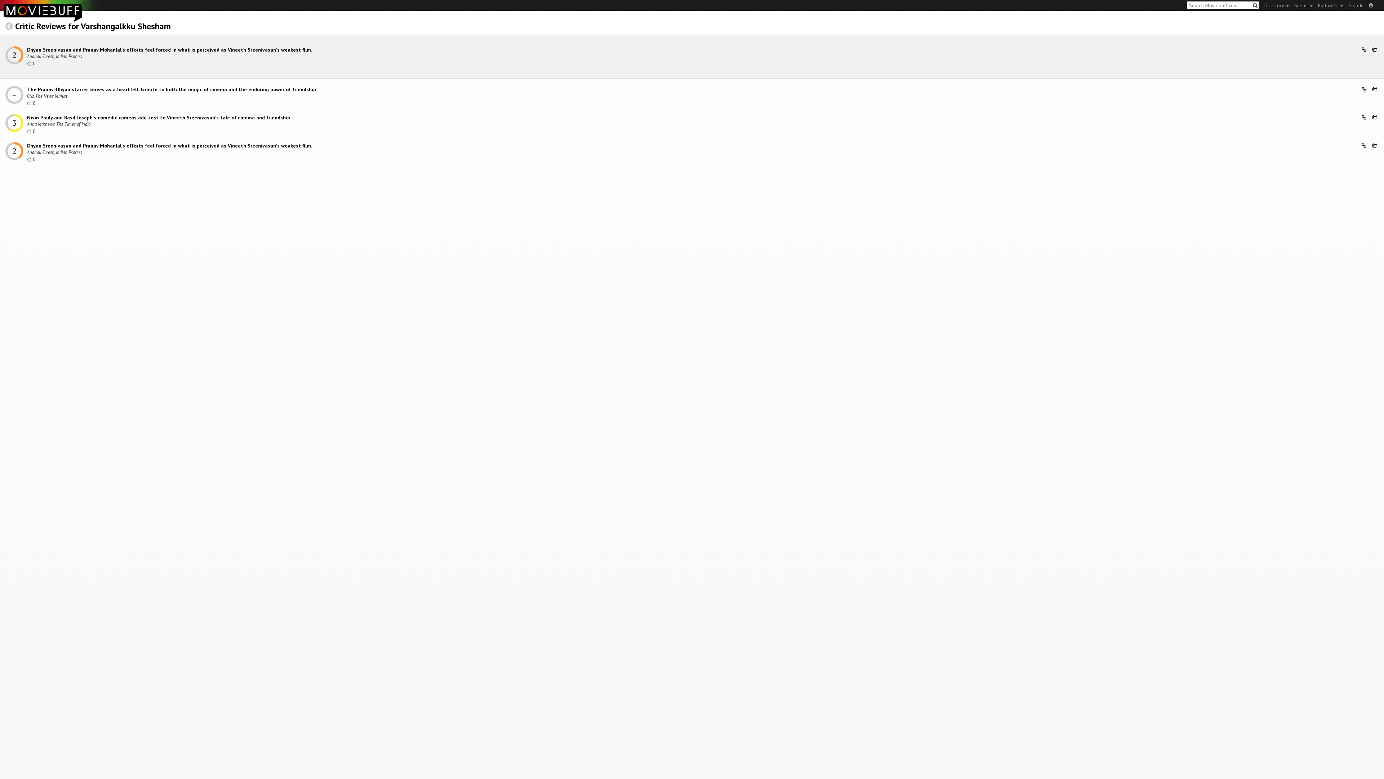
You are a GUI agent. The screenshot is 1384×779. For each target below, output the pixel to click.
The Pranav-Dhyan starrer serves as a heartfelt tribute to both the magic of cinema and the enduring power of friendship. (172, 89)
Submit (1301, 5)
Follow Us (1329, 5)
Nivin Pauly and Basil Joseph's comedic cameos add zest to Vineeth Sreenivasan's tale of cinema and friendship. (159, 117)
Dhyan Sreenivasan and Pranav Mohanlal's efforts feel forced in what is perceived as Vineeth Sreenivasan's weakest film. (169, 50)
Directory (1274, 5)
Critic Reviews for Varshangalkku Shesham (93, 26)
